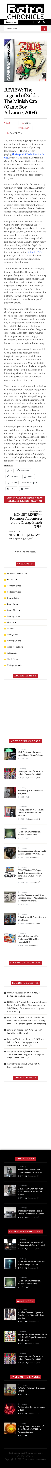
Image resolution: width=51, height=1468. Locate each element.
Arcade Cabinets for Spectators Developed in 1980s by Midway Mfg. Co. (31, 1315)
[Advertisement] (25, 708)
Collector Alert (14, 592)
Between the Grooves (17, 573)
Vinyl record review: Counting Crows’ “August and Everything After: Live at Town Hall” (26, 1054)
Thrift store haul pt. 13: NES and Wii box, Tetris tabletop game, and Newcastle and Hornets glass (25, 1042)
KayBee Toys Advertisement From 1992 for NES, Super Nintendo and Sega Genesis (32, 1337)
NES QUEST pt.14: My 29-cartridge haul (24, 537)
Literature (11, 622)
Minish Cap (13, 501)
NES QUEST (12, 634)
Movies (10, 628)
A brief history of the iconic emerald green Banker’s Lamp (26, 1008)
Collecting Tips (14, 586)
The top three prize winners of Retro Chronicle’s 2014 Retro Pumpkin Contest (30, 1429)
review (34, 501)
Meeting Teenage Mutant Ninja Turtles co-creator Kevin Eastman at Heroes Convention (32, 898)
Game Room (16, 133)
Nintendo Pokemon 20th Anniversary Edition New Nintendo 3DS (28, 939)
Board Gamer (13, 579)
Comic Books (13, 598)
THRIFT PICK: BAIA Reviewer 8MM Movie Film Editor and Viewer (30, 1192)
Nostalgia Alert (14, 641)
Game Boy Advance (16, 497)
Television (12, 653)
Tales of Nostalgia (15, 647)
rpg (40, 501)
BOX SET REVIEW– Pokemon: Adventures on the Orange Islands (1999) (26, 521)
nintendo (24, 501)
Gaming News (13, 616)
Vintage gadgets (14, 665)
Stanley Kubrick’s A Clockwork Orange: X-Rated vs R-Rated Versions (31, 813)
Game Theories (14, 610)
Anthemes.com (39, 1459)
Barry (28, 123)
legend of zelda (34, 497)
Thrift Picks (12, 659)
